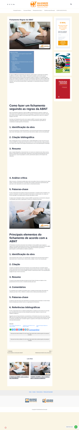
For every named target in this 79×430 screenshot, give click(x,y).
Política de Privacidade (48, 391)
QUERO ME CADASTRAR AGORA (63, 43)
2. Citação (13, 64)
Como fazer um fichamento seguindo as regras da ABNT (21, 53)
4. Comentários (14, 66)
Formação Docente (17, 10)
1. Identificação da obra (15, 54)
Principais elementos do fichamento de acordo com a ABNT (22, 61)
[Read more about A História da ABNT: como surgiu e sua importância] (19, 368)
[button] (71, 4)
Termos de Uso (39, 391)
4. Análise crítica (14, 58)
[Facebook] (9, 4)
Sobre (30, 391)
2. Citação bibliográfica (15, 56)
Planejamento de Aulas (37, 10)
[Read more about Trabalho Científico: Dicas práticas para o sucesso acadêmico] (40, 368)
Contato (34, 391)
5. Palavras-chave (14, 59)
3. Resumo (13, 57)
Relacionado (14, 70)
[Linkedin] (13, 4)
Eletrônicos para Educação (49, 10)
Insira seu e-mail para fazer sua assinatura (62, 32)
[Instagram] (7, 4)
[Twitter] (11, 4)
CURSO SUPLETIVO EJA (61, 10)
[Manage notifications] (5, 427)
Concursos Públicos (27, 10)
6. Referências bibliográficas (16, 68)
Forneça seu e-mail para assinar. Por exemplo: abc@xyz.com (61, 38)
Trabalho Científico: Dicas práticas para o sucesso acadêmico (40, 377)
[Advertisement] (29, 92)
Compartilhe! (34, 330)
